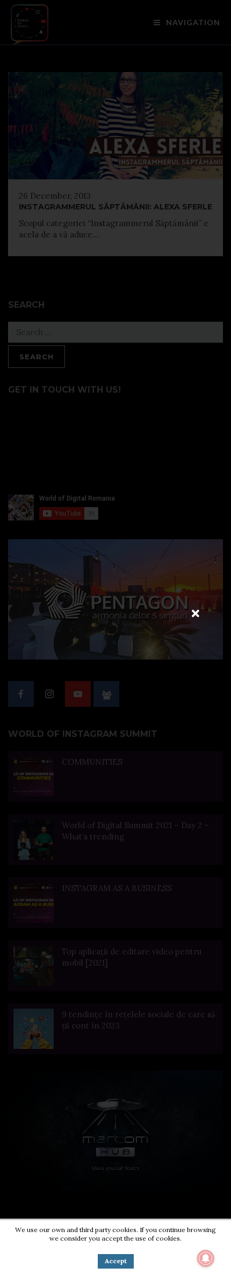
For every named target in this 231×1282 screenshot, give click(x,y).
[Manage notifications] (205, 1258)
